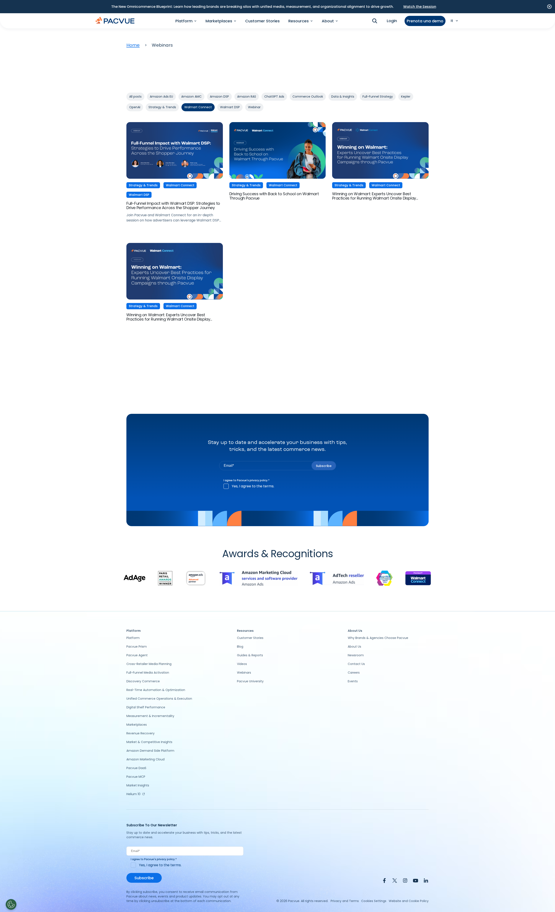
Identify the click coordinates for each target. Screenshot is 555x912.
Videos (242, 664)
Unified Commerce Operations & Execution (159, 698)
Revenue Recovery (140, 733)
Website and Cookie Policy (409, 901)
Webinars (244, 672)
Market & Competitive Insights (149, 742)
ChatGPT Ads (274, 96)
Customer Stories (262, 21)
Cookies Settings (373, 901)
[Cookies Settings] (11, 904)
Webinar (254, 107)
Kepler (405, 96)
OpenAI (134, 107)
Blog (240, 646)
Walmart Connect (198, 107)
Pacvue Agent (137, 655)
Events (353, 681)
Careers (354, 672)
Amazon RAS (246, 96)
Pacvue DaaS (136, 768)
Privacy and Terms (345, 901)
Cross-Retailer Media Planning (148, 664)
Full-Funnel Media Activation (147, 672)
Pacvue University (250, 681)
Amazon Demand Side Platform (150, 750)
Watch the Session (419, 6)
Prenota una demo (425, 21)
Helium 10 (133, 794)
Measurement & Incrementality (150, 716)
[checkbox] (277, 486)
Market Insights (137, 785)
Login (392, 20)
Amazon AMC (191, 96)
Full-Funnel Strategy (377, 96)
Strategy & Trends (162, 107)
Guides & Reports (250, 655)
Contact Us (356, 664)
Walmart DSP (230, 107)
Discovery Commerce (143, 681)
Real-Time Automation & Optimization (155, 690)
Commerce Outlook (307, 96)
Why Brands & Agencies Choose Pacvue (378, 638)
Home (133, 45)
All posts (135, 96)
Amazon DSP (219, 96)
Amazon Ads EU (161, 96)
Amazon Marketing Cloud (145, 759)
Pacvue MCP (135, 776)
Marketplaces (136, 724)
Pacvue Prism (136, 646)
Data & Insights (342, 96)
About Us (354, 646)
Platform (133, 638)
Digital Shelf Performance (145, 707)
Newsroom (356, 655)
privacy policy (259, 480)
